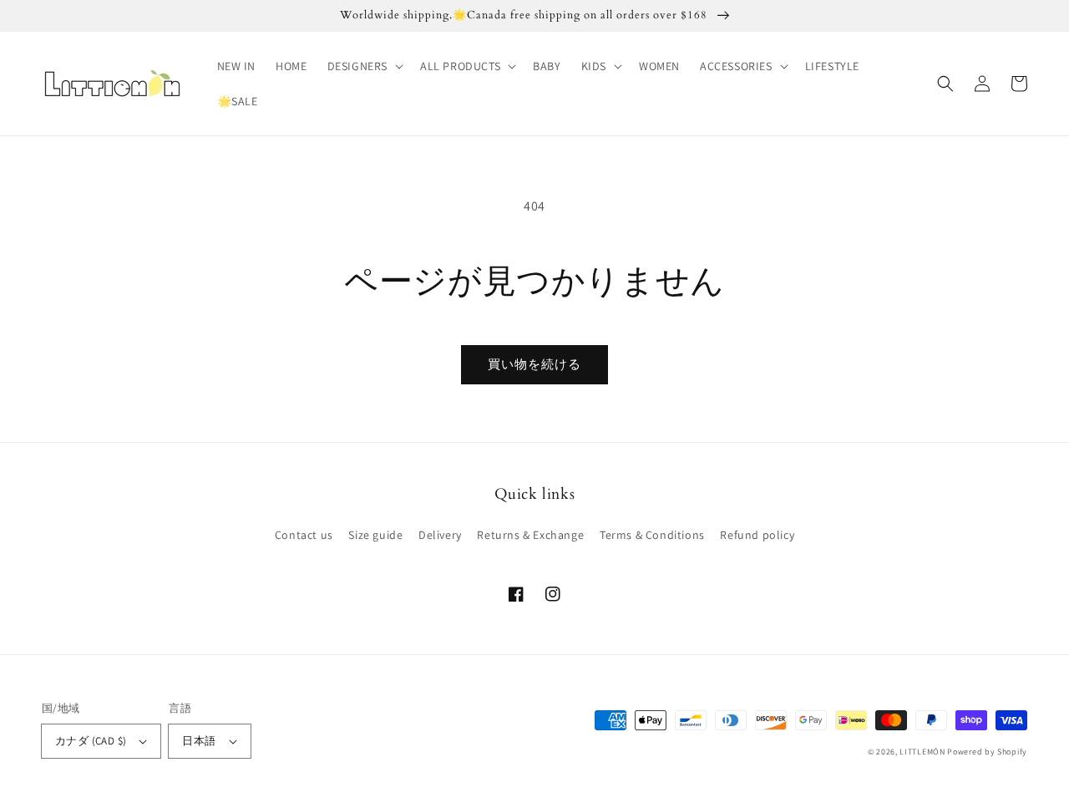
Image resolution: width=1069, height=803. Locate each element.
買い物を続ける (534, 364)
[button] (363, 66)
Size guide (375, 534)
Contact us (304, 534)
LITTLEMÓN (922, 751)
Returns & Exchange (530, 534)
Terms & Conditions (652, 534)
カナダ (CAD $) (90, 741)
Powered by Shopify (987, 751)
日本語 (198, 741)
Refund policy (757, 534)
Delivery (440, 534)
